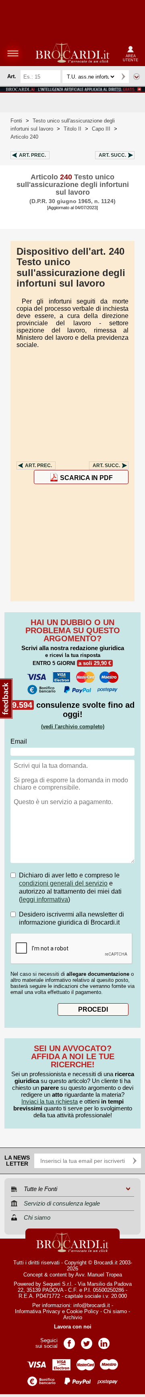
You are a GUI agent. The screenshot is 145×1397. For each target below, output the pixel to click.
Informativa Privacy (37, 1311)
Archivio (72, 1317)
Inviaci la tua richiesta (49, 1101)
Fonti (16, 121)
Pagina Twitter (86, 1341)
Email (18, 741)
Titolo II (72, 129)
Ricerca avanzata (136, 76)
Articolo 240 (24, 137)
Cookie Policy (82, 1311)
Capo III (101, 129)
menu (13, 53)
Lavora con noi (72, 1327)
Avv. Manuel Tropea (98, 1275)
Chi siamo (115, 1311)
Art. (32, 155)
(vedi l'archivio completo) (72, 726)
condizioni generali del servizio (63, 883)
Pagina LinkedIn (104, 1341)
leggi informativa (44, 899)
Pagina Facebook (69, 1341)
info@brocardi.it (91, 1305)
